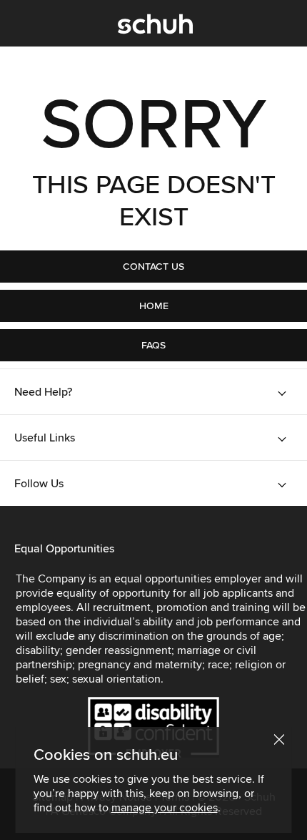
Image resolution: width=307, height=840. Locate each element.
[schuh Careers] (155, 27)
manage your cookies (164, 808)
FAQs (153, 345)
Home (153, 306)
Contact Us (153, 266)
